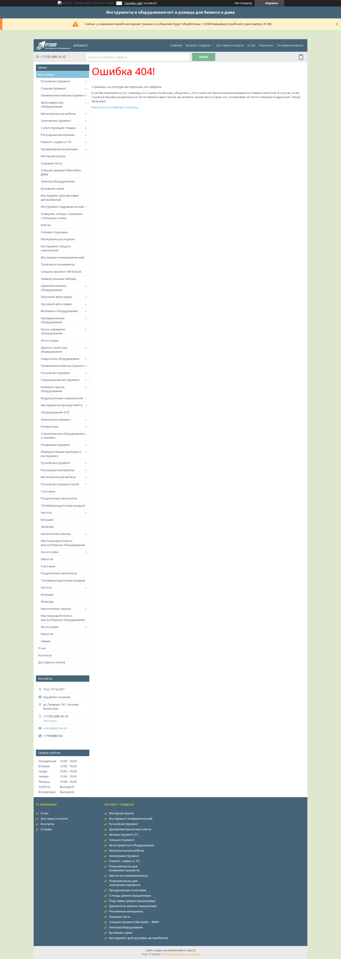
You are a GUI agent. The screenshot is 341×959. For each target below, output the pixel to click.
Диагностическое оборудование (54, 349)
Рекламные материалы (126, 911)
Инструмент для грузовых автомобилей (60, 197)
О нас (252, 45)
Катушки (47, 520)
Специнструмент (53, 88)
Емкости (47, 559)
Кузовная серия (52, 188)
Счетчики (48, 491)
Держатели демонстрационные (133, 906)
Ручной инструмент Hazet (60, 484)
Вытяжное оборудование (59, 311)
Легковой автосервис (56, 297)
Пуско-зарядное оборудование (53, 331)
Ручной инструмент (55, 81)
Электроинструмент (56, 120)
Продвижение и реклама (59, 149)
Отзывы (46, 829)
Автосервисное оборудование (52, 104)
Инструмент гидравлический (62, 207)
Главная (176, 45)
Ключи (46, 225)
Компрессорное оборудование (53, 389)
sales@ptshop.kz (55, 728)
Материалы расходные (58, 239)
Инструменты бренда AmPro (62, 405)
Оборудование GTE (55, 412)
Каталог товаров (198, 45)
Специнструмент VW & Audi (61, 271)
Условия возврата (290, 45)
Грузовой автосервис (56, 304)
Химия (45, 641)
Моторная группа (53, 156)
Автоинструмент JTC (124, 834)
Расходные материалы (57, 135)
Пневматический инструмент (62, 95)
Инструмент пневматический (62, 257)
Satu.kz (191, 950)
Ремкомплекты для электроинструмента (124, 883)
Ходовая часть (51, 163)
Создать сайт (133, 3)
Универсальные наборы (58, 279)
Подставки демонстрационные (132, 901)
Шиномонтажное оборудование (53, 288)
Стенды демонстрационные (130, 895)
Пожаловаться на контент (182, 954)
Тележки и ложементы (58, 264)
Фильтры (47, 526)
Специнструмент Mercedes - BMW (62, 172)
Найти (203, 57)
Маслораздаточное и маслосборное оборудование (63, 543)
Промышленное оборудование (53, 320)
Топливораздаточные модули (63, 505)
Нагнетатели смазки (56, 534)
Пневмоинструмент (55, 445)
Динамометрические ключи (130, 829)
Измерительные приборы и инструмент (61, 454)
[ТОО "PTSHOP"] (53, 45)
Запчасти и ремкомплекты (128, 875)
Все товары (46, 74)
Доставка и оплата (230, 45)
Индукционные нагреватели (62, 398)
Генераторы (49, 426)
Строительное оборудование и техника (62, 436)
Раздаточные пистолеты (59, 498)
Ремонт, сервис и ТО (56, 142)
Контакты (266, 45)
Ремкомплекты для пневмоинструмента (124, 868)
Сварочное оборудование (60, 359)
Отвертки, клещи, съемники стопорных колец (61, 216)
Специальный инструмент (60, 380)
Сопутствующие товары (58, 128)
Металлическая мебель (58, 114)
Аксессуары (49, 340)
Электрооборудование (58, 181)
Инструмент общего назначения (56, 248)
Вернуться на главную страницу (115, 107)
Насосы (46, 512)
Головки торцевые (54, 232)
